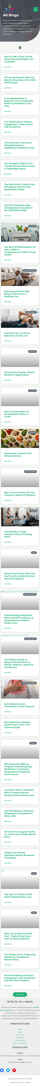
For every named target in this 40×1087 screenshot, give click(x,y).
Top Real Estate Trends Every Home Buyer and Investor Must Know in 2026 (19, 187)
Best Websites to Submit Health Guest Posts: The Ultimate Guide (17, 725)
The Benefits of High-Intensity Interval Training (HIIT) (18, 534)
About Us (20, 1035)
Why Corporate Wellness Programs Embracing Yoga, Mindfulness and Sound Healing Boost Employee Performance (18, 769)
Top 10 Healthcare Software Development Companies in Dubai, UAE (19, 813)
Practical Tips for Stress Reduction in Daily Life (17, 334)
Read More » (8, 67)
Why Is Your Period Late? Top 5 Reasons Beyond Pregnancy (19, 493)
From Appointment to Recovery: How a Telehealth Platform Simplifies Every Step (18, 102)
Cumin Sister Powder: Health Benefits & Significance (19, 373)
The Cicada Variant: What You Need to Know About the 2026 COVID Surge (20, 80)
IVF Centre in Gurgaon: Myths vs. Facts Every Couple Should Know (20, 834)
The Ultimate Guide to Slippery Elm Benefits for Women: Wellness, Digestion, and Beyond (19, 663)
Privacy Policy (20, 1040)
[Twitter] (8, 1070)
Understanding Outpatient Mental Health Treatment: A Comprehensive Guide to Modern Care (18, 619)
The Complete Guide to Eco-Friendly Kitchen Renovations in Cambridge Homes (19, 166)
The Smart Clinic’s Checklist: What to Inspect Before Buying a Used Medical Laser (19, 792)
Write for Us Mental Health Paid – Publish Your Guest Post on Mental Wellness (18, 936)
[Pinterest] (14, 1070)
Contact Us (20, 1038)
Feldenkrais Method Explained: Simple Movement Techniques (19, 855)
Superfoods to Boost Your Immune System (18, 454)
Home (20, 1029)
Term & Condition (20, 1043)
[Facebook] (2, 1070)
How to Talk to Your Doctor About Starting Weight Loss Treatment (19, 59)
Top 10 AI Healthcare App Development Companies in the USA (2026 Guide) (18, 208)
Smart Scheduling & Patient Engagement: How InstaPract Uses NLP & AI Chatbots (19, 978)
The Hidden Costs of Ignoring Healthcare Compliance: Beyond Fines (19, 957)
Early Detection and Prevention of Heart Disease (19, 705)
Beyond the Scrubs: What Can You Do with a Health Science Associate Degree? (19, 576)
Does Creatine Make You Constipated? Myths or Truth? (16, 414)
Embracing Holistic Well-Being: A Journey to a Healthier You (17, 294)
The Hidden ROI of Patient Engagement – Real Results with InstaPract (18, 124)
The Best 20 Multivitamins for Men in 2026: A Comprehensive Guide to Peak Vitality (20, 251)
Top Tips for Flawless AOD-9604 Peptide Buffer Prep (18, 895)
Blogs (20, 1032)
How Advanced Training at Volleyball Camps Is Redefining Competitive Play (19, 145)
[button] (20, 48)
